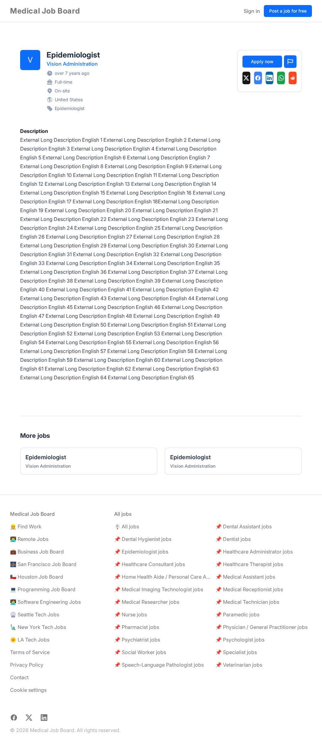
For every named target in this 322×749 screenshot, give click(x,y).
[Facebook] (258, 78)
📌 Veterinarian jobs (238, 665)
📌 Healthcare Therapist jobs (249, 564)
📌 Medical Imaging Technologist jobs (158, 589)
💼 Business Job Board (37, 551)
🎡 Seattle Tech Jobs (34, 614)
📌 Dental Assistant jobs (243, 526)
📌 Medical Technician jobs (247, 602)
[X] (246, 78)
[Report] (290, 61)
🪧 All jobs (126, 526)
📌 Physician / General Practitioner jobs (261, 627)
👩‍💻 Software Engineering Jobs (45, 602)
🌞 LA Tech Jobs (29, 639)
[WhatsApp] (281, 78)
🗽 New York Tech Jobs (38, 627)
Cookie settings (28, 690)
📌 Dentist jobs (233, 539)
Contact (19, 677)
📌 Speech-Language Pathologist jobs (159, 665)
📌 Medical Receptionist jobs (249, 589)
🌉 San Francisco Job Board (43, 564)
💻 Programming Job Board (42, 589)
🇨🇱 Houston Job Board (36, 577)
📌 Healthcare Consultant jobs (149, 564)
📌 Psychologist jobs (239, 639)
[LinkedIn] (270, 78)
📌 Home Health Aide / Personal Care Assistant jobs (162, 577)
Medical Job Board (45, 10)
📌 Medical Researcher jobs (146, 602)
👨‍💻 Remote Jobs (29, 539)
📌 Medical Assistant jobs (245, 577)
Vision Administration (72, 64)
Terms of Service (30, 652)
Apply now (262, 61)
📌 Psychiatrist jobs (137, 639)
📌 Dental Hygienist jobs (142, 539)
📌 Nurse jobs (130, 614)
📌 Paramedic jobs (237, 614)
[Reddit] (293, 78)
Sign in (252, 11)
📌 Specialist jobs (236, 652)
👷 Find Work (26, 526)
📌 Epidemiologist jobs (141, 551)
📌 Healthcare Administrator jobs (254, 551)
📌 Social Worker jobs (140, 652)
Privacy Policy (26, 665)
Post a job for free (288, 11)
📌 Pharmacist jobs (136, 627)
